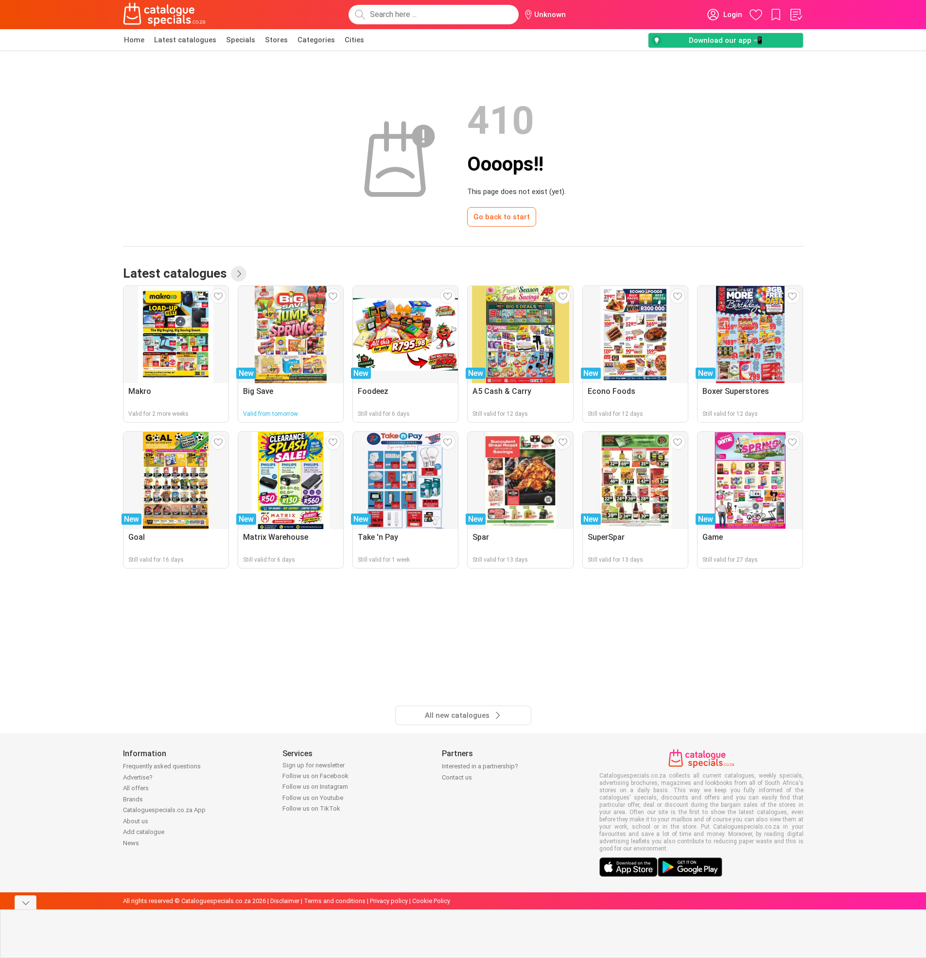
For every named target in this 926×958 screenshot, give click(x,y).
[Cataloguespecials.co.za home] (164, 14)
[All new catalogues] (238, 274)
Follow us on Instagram (315, 786)
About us (135, 821)
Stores (276, 39)
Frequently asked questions (162, 766)
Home (134, 39)
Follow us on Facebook (315, 776)
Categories (316, 39)
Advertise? (138, 777)
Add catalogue (143, 831)
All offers (136, 788)
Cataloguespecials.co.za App (164, 810)
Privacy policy (389, 901)
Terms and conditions (335, 901)
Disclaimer (284, 901)
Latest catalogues (185, 39)
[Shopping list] (796, 14)
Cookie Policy (431, 901)
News (131, 843)
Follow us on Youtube (312, 797)
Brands (133, 799)
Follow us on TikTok (311, 808)
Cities (354, 39)
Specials (240, 39)
